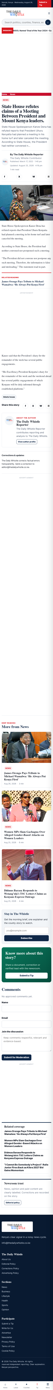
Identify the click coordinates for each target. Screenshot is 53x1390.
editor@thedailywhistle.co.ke (15, 467)
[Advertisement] (26, 62)
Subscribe (26, 938)
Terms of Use (8, 1346)
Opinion (5, 1309)
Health (5, 1300)
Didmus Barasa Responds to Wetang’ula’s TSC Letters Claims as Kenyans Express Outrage (25, 893)
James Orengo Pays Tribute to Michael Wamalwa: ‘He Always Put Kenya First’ (23, 283)
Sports (5, 1305)
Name (5, 1002)
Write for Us (7, 1328)
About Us (6, 1259)
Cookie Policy (8, 1351)
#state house (9, 397)
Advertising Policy (10, 1273)
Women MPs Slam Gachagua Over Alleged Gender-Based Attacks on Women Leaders (24, 835)
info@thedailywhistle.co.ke (16, 1242)
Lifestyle (6, 1296)
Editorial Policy (9, 1264)
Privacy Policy (8, 1341)
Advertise (6, 1333)
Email (5, 1017)
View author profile (27, 442)
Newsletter (7, 1337)
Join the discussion (12, 1031)
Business (6, 1291)
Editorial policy (13, 1202)
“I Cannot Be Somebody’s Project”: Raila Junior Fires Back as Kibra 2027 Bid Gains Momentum (26, 1167)
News (12, 94)
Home (4, 94)
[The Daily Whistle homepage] (23, 13)
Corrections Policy (10, 1268)
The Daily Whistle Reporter (28, 154)
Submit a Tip (43, 3)
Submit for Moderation (16, 1057)
